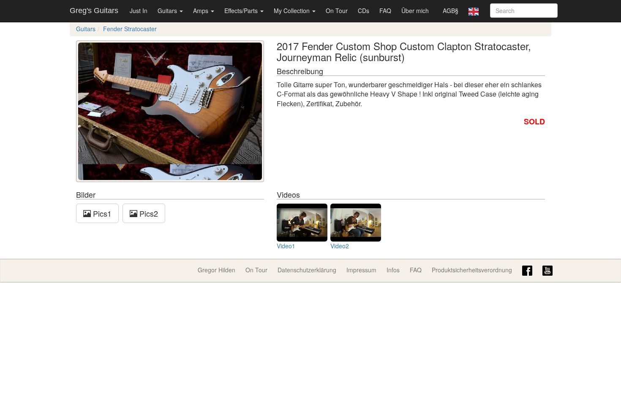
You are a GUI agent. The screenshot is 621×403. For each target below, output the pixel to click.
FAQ (385, 10)
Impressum (361, 270)
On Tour (337, 10)
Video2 (339, 246)
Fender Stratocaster (130, 28)
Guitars (168, 10)
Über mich (415, 10)
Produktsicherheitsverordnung (472, 270)
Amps (201, 10)
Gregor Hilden (216, 270)
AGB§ (450, 10)
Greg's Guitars (94, 10)
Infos (393, 270)
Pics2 (147, 213)
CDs (363, 10)
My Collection (292, 10)
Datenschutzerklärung (307, 270)
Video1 (286, 246)
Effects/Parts (241, 10)
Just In (138, 10)
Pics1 (101, 213)
